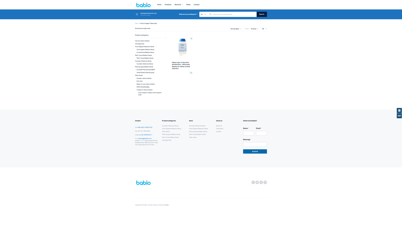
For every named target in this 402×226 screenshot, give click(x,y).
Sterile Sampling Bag (143, 87)
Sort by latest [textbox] (235, 29)
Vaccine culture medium (142, 41)
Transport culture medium (145, 90)
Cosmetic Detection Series (143, 61)
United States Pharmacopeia (145, 72)
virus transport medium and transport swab (150, 94)
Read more (191, 73)
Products (168, 4)
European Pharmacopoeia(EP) (146, 69)
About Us (178, 4)
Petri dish (139, 81)
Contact (196, 4)
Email (258, 128)
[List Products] (266, 29)
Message (246, 139)
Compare (192, 42)
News (188, 4)
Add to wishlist (191, 38)
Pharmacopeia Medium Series (144, 67)
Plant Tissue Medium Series (143, 55)
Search (261, 14)
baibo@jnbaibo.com (145, 138)
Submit (255, 151)
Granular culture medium (144, 78)
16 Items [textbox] (253, 29)
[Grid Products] (263, 29)
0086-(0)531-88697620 (144, 127)
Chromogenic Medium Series (145, 49)
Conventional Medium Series (145, 52)
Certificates (219, 128)
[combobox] (236, 29)
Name (246, 128)
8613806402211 (147, 135)
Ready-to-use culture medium (146, 84)
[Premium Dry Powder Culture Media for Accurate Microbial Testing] (144, 182)
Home (159, 4)
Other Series (139, 75)
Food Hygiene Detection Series (144, 46)
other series (192, 137)
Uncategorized (139, 44)
